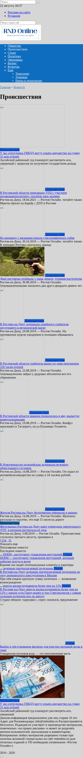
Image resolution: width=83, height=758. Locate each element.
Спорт (12, 52)
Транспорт (22, 73)
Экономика (15, 59)
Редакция (14, 15)
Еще (10, 70)
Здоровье (21, 77)
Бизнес (12, 63)
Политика (14, 56)
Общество (14, 45)
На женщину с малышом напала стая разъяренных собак (37, 238)
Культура (13, 66)
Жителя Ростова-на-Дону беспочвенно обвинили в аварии (38, 512)
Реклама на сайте (19, 12)
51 (10, 540)
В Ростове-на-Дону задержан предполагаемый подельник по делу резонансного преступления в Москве (40, 573)
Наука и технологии (28, 80)
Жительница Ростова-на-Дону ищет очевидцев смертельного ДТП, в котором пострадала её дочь (40, 528)
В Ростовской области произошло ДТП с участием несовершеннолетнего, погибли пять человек (33, 194)
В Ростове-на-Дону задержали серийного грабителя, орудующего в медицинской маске (34, 326)
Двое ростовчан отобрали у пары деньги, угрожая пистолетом (41, 278)
